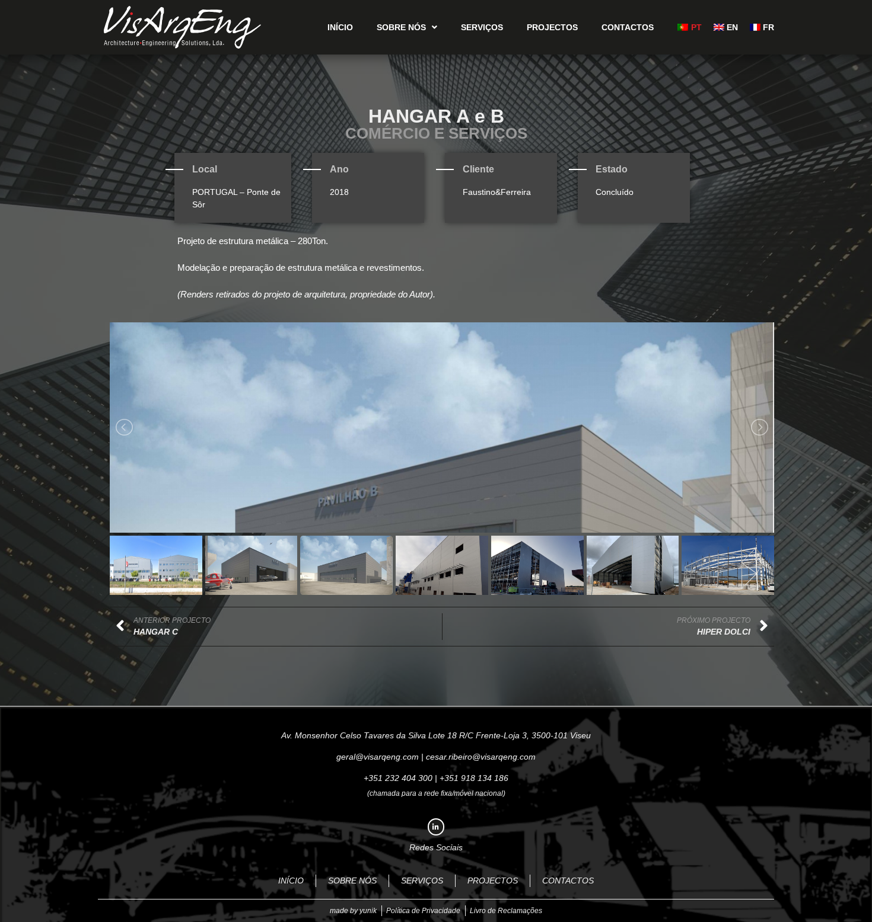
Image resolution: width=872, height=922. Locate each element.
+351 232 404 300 (398, 778)
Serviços (482, 27)
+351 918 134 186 (474, 778)
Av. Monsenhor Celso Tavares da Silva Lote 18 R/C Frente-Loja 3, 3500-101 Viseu (436, 735)
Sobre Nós (401, 27)
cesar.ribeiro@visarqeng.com (481, 756)
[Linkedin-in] (436, 826)
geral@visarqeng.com (377, 756)
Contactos (628, 27)
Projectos (552, 27)
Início (340, 27)
